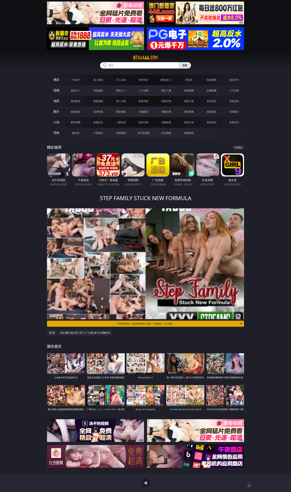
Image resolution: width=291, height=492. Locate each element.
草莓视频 (121, 133)
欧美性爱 (143, 101)
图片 (56, 112)
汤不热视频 (143, 133)
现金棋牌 (211, 80)
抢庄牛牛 (234, 80)
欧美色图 (121, 111)
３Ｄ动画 (143, 90)
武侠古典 (143, 122)
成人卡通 (121, 101)
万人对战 (121, 80)
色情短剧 (189, 133)
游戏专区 (143, 80)
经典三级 (189, 101)
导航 (56, 133)
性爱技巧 (234, 122)
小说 (56, 122)
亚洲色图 (98, 111)
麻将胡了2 (166, 80)
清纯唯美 (189, 111)
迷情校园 (166, 122)
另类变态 (234, 101)
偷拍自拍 (98, 101)
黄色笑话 (211, 122)
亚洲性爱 (75, 101)
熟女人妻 (166, 90)
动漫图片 (143, 111)
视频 (56, 90)
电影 (56, 101)
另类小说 (189, 122)
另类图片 (234, 111)
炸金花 (188, 80)
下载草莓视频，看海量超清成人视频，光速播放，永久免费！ (145, 323)
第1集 (52, 332)
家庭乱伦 (98, 122)
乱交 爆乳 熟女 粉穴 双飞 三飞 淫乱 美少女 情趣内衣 (85, 332)
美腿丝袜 (166, 111)
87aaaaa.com (145, 58)
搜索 (184, 65)
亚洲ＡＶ (75, 90)
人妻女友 (121, 122)
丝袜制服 (189, 90)
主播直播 (211, 90)
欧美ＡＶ (121, 90)
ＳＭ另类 (234, 90)
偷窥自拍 (75, 111)
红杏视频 (166, 133)
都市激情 (75, 122)
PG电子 (76, 80)
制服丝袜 (166, 101)
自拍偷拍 (98, 90)
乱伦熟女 (211, 101)
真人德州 (98, 80)
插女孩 (75, 133)
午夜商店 (98, 133)
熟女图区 (211, 111)
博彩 (56, 80)
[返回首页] (249, 485)
